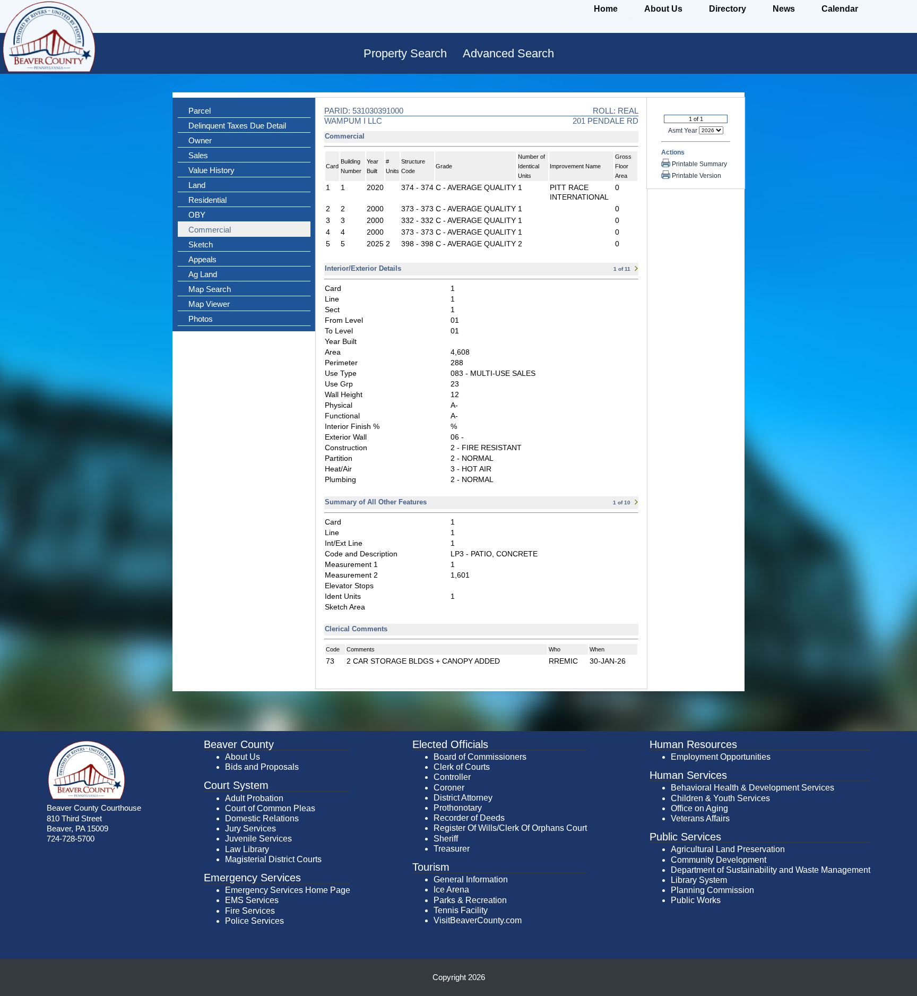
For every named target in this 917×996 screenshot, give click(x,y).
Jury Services (250, 828)
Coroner (449, 787)
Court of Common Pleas (270, 808)
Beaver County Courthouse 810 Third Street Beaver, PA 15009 (94, 817)
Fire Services (250, 910)
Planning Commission (712, 890)
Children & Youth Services (720, 798)
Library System (699, 880)
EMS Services (252, 900)
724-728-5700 (70, 838)
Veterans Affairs (700, 818)
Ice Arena (451, 889)
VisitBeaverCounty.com (478, 920)
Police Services (254, 920)
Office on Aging (699, 808)
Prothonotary (458, 807)
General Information (471, 879)
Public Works (696, 900)
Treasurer (452, 848)
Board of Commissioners (480, 756)
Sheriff (446, 838)
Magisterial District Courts (273, 859)
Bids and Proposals (262, 766)
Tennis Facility (461, 910)
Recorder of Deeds (469, 817)
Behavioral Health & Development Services (752, 787)
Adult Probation (254, 798)
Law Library (247, 849)
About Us (242, 756)
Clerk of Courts (462, 766)
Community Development (718, 859)
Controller (452, 777)
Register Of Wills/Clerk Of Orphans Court (510, 827)
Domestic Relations (262, 818)
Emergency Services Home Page (287, 890)
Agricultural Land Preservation (728, 849)
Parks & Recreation (470, 900)
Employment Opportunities (721, 756)
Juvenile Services (258, 838)
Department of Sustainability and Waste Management (770, 869)
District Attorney (463, 797)
